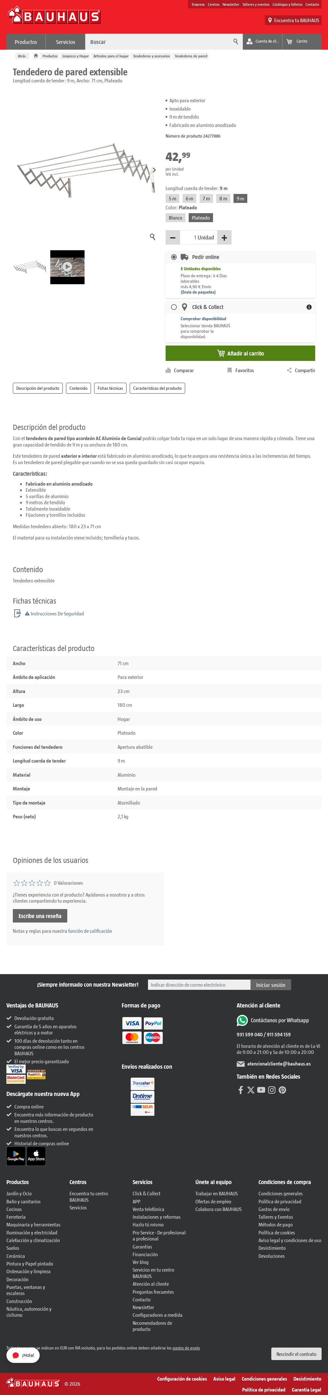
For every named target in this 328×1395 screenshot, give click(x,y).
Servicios (65, 41)
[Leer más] (142, 1035)
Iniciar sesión (270, 984)
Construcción (19, 1301)
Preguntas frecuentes (153, 1292)
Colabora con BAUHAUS (218, 1209)
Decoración (17, 1279)
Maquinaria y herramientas (33, 1224)
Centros (213, 4)
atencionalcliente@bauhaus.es (279, 1063)
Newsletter (231, 4)
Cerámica (15, 1256)
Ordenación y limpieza (28, 1271)
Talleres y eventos (255, 4)
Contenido (78, 388)
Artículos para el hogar (111, 56)
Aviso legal (224, 1378)
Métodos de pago (275, 1224)
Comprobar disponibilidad (203, 318)
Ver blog (141, 1262)
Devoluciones (271, 1256)
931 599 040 (250, 1034)
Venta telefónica (148, 1209)
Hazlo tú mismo (148, 1224)
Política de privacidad (279, 1201)
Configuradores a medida (158, 1315)
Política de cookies (276, 1232)
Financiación (145, 1254)
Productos (26, 41)
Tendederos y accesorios (151, 56)
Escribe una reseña (40, 915)
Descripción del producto (37, 388)
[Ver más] (142, 1096)
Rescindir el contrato (296, 1354)
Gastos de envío (274, 1209)
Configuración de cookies (182, 1378)
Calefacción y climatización (33, 1240)
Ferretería (16, 1217)
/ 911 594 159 (277, 1034)
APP (136, 1201)
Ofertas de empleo (213, 1201)
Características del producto (157, 388)
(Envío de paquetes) (198, 292)
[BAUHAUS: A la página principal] (54, 18)
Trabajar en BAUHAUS (216, 1193)
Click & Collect (146, 1193)
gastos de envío (186, 1347)
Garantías (142, 1246)
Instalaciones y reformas (157, 1217)
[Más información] (309, 307)
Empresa (198, 4)
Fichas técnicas (110, 388)
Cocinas (14, 1209)
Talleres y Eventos (275, 1217)
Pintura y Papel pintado (29, 1263)
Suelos (12, 1248)
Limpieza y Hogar (75, 56)
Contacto (312, 4)
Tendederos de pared (191, 56)
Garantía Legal (306, 1389)
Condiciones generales (280, 1193)
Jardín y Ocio (19, 1193)
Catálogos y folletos (287, 4)
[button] (154, 170)
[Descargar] (16, 1155)
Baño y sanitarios (23, 1201)
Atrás (22, 56)
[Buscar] (235, 42)
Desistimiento (272, 1248)
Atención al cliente (151, 1284)
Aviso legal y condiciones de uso (289, 1240)
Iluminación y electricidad (31, 1232)
